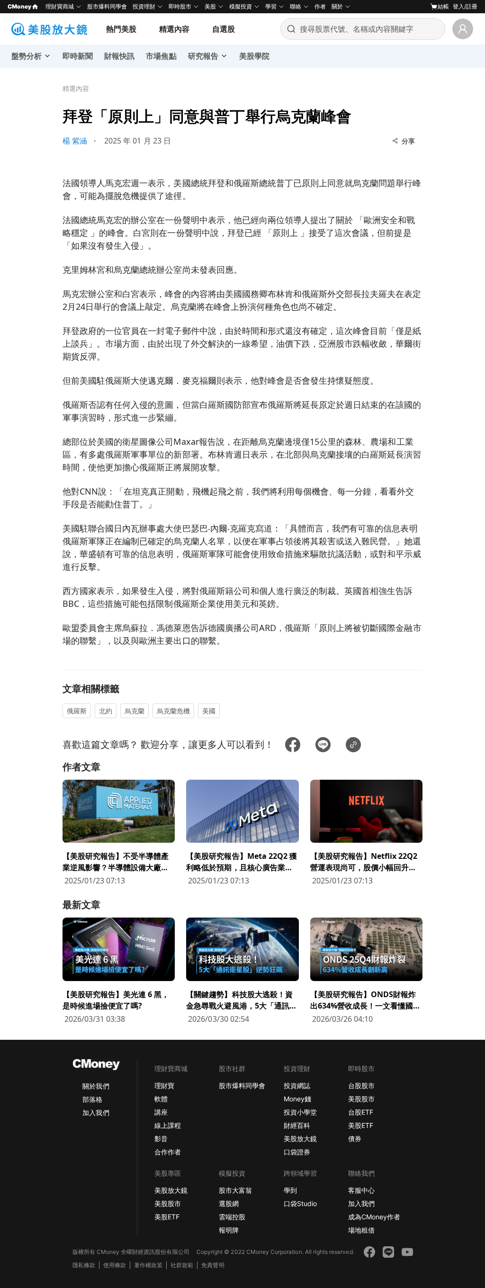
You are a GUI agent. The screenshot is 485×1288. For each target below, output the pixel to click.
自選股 (223, 29)
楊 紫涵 (75, 140)
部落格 (92, 1099)
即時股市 (180, 6)
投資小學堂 (300, 1112)
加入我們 (95, 1112)
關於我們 (95, 1086)
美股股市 (361, 1099)
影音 (161, 1139)
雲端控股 (232, 1217)
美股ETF (360, 1125)
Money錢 (297, 1099)
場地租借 (361, 1230)
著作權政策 (148, 1265)
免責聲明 (212, 1265)
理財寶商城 (59, 6)
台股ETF (360, 1112)
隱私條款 (83, 1265)
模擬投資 (240, 6)
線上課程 (167, 1125)
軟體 (161, 1099)
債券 (354, 1139)
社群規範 (182, 1265)
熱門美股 (121, 29)
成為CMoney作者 (374, 1217)
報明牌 (229, 1230)
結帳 (443, 6)
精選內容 (174, 29)
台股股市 (361, 1085)
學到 (290, 1190)
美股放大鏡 (300, 1139)
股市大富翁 (235, 1190)
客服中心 (361, 1190)
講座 (161, 1112)
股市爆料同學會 (107, 6)
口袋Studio (300, 1203)
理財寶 (164, 1085)
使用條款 (114, 1265)
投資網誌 (297, 1085)
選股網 (229, 1203)
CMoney (19, 6)
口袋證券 (297, 1152)
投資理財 (144, 6)
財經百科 (297, 1125)
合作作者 (167, 1152)
